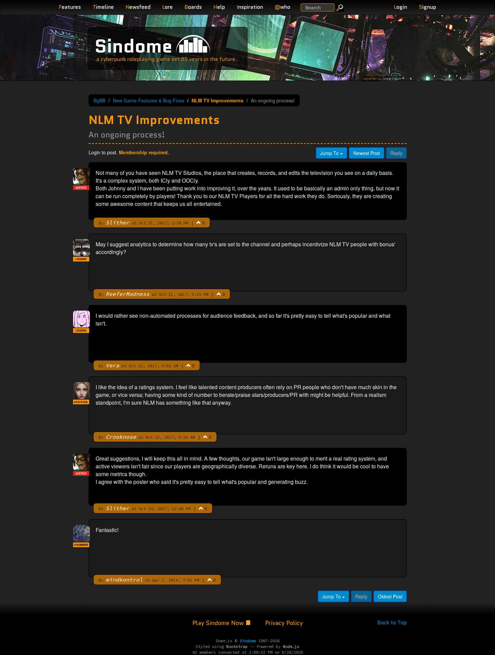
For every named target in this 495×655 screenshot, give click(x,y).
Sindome (133, 46)
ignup (427, 7)
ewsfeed (138, 7)
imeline (103, 7)
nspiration (250, 7)
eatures (70, 7)
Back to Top (392, 622)
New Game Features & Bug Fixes (148, 100)
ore (167, 7)
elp (219, 7)
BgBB (99, 100)
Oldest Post (390, 596)
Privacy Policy (284, 623)
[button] (198, 222)
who (282, 7)
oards (193, 7)
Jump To (330, 153)
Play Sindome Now (218, 623)
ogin (400, 7)
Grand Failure (391, 78)
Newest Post (366, 153)
